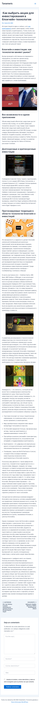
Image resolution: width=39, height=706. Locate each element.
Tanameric (7, 3)
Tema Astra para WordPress (19, 702)
